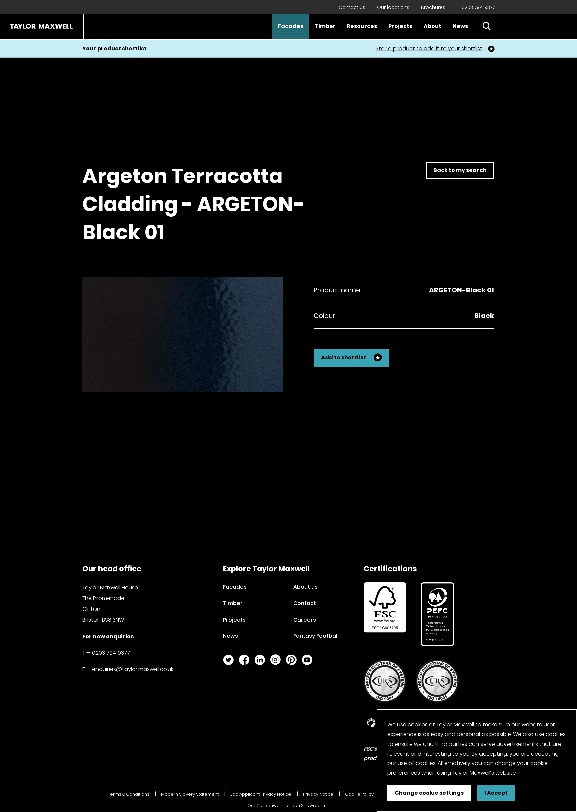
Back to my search (460, 170)
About (432, 26)
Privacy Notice (318, 794)
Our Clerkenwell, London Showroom (286, 805)
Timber (325, 26)
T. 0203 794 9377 (476, 7)
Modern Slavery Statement (190, 794)
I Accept (496, 793)
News (460, 26)
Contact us (352, 7)
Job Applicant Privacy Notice (260, 794)
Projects (400, 26)
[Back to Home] (41, 26)
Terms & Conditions (128, 794)
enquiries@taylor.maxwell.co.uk (132, 669)
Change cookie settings (429, 793)
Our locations (393, 7)
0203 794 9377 (111, 653)
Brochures (433, 7)
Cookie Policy (359, 794)
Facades (290, 26)
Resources (362, 26)
